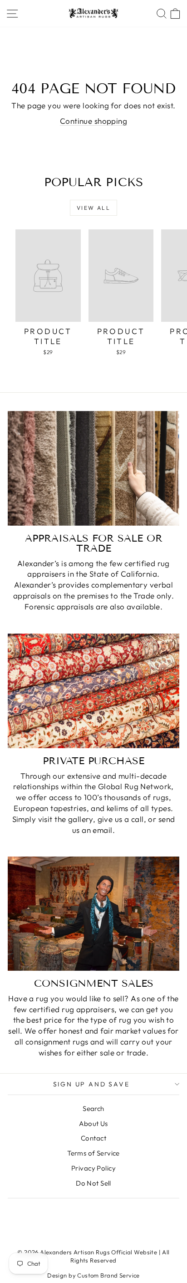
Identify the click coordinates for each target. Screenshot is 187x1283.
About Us (93, 1123)
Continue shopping (93, 121)
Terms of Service (93, 1153)
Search (93, 1108)
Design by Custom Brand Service (93, 1275)
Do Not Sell (93, 1183)
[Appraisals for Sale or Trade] (93, 468)
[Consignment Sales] (93, 913)
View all (93, 207)
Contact (93, 1138)
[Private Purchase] (93, 691)
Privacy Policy (93, 1168)
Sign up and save (91, 1084)
